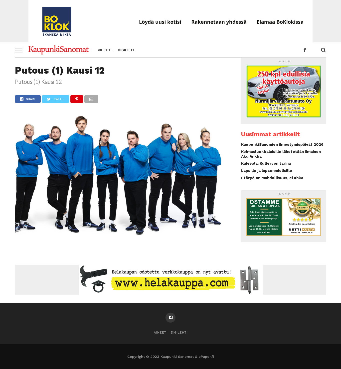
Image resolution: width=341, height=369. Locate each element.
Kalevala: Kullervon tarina (266, 163)
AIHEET (104, 50)
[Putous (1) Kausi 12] (120, 237)
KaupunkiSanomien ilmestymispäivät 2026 (282, 144)
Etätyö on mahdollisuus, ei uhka (272, 178)
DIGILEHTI (127, 50)
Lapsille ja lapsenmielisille (266, 170)
